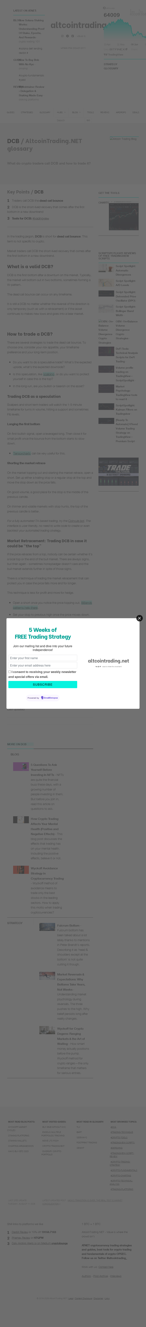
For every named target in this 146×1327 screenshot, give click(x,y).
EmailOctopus (51, 698)
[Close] (139, 618)
